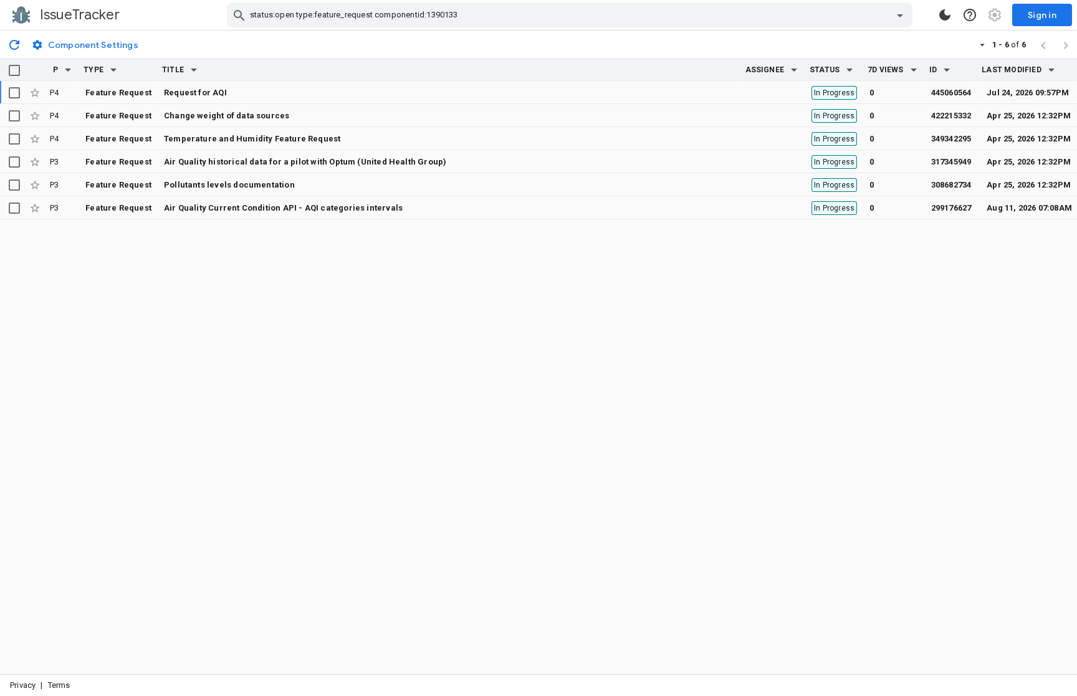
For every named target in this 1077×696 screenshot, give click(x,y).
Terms (59, 685)
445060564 (951, 92)
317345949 (951, 161)
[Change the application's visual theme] (944, 14)
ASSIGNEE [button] (765, 69)
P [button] (55, 69)
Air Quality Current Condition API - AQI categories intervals (283, 207)
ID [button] (933, 69)
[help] (969, 14)
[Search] (239, 14)
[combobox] (571, 14)
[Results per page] (982, 44)
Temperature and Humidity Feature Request (252, 138)
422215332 (951, 115)
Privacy (23, 685)
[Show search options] (900, 14)
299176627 (951, 207)
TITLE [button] (173, 69)
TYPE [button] (93, 69)
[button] (68, 70)
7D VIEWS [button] (886, 69)
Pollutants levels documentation (229, 184)
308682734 (951, 184)
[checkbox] (14, 70)
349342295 (951, 138)
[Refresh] (14, 44)
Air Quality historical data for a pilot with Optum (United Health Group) (305, 161)
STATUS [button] (825, 69)
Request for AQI (195, 92)
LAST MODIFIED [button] (1011, 69)
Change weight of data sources (226, 115)
